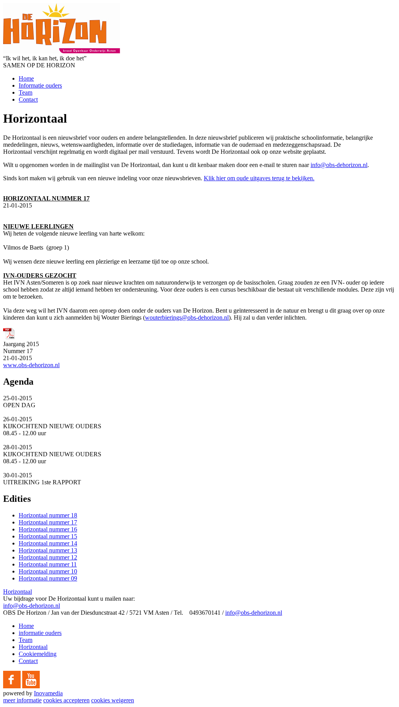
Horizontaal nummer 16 (48, 529)
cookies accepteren (66, 700)
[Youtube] (31, 686)
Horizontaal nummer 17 (48, 522)
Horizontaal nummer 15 (48, 536)
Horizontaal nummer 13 (48, 550)
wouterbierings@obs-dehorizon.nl (187, 317)
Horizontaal (17, 591)
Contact (28, 99)
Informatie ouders (40, 85)
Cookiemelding (37, 654)
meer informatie (22, 700)
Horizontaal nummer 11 (48, 564)
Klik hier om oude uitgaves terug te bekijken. (259, 178)
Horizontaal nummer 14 (48, 543)
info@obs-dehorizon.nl (339, 165)
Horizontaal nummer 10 (48, 571)
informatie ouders (40, 633)
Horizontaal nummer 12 (48, 557)
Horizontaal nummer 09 (48, 578)
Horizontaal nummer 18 (48, 515)
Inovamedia (48, 693)
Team (25, 92)
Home (26, 78)
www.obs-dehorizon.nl (31, 365)
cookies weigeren (112, 700)
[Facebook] (12, 686)
